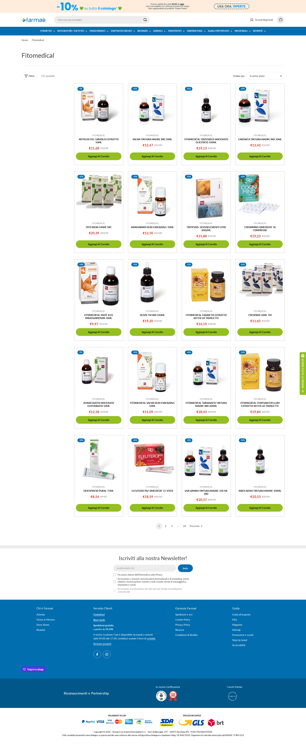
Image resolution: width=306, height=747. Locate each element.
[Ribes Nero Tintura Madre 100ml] (260, 459)
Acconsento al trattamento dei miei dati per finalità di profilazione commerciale (150, 590)
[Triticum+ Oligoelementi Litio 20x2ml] (206, 196)
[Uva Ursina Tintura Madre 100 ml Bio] (206, 459)
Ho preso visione (140, 574)
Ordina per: (239, 75)
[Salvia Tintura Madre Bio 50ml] (152, 108)
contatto (151, 638)
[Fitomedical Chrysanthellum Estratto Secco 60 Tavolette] (260, 372)
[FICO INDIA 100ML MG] (98, 196)
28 (184, 526)
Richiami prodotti (102, 643)
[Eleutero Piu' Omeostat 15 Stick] (152, 459)
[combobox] (102, 20)
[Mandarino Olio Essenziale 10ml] (152, 196)
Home (25, 40)
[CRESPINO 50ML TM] (260, 284)
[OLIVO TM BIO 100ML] (152, 284)
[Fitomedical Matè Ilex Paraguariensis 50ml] (98, 284)
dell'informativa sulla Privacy (148, 574)
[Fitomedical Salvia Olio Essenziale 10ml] (152, 372)
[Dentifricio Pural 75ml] (98, 459)
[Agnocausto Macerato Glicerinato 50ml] (98, 372)
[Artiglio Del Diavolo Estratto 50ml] (98, 108)
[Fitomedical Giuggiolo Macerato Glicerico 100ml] (206, 108)
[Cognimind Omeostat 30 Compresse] (260, 196)
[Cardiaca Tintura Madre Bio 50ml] (260, 108)
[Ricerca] (145, 20)
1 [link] (159, 526)
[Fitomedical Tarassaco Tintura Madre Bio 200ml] (206, 372)
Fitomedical (98, 135)
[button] (303, 373)
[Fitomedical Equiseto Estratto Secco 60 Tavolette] (206, 284)
